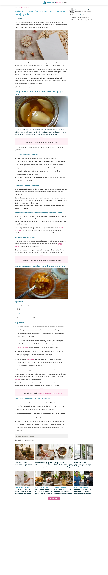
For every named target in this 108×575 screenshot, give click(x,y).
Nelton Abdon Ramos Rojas (83, 11)
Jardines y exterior (80, 461)
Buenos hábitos (25, 7)
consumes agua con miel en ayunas (50, 393)
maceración (30, 359)
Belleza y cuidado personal (42, 461)
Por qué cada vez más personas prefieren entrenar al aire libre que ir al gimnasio (83, 492)
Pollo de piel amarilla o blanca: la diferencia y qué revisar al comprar (43, 492)
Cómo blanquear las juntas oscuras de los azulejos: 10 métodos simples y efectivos (23, 492)
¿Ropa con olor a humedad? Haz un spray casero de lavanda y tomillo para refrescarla (63, 465)
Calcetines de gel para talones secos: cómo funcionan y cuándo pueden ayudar (43, 465)
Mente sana (18, 461)
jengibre (17, 379)
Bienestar (17, 7)
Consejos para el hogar (61, 461)
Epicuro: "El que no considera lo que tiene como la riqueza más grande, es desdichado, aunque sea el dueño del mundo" (24, 465)
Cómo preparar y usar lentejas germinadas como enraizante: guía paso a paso (63, 492)
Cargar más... (54, 498)
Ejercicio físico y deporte (81, 487)
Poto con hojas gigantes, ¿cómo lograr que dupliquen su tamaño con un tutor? (83, 465)
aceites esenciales (23, 347)
